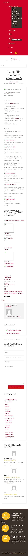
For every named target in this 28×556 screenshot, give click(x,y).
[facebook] (16, 53)
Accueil (6, 2)
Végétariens (15, 15)
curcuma (17, 118)
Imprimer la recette (19, 220)
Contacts (12, 43)
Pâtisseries (15, 23)
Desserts (14, 21)
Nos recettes (13, 6)
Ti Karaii (4, 553)
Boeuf (13, 8)
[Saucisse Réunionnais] (13, 330)
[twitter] (12, 52)
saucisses (11, 103)
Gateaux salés (15, 16)
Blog (10, 34)
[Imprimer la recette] (9, 220)
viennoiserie (9, 434)
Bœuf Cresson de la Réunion (18, 537)
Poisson (14, 11)
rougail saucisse (13, 291)
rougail (6, 291)
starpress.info (16, 39)
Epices (14, 20)
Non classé (8, 420)
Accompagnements (17, 18)
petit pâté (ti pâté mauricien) (17, 514)
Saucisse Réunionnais (12, 333)
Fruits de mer (15, 13)
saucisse (15, 293)
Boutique (12, 30)
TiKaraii (7, 283)
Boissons (14, 25)
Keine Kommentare (10, 284)
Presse (11, 38)
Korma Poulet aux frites (16, 526)
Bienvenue (8, 402)
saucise (11, 293)
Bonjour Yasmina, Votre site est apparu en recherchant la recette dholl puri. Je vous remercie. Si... (13, 464)
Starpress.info (9, 437)
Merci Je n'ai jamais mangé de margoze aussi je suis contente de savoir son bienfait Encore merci (14, 481)
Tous (13, 27)
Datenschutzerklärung (18, 553)
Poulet (14, 9)
